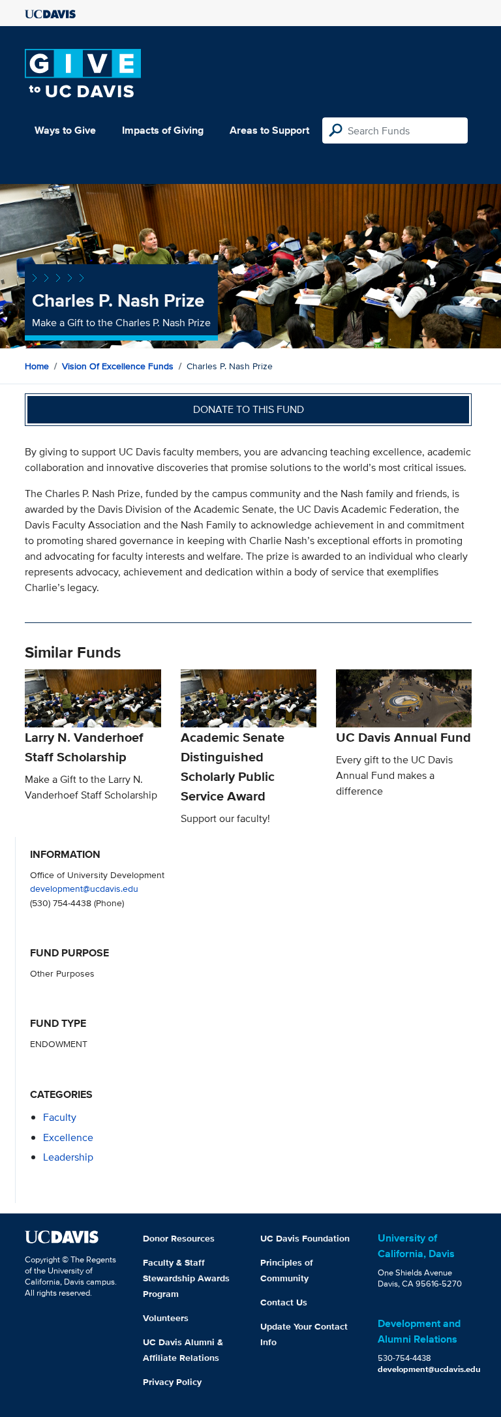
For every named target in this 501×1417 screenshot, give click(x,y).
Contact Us (283, 1302)
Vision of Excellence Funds (118, 366)
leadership (68, 1157)
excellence (68, 1137)
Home (37, 366)
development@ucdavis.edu (84, 888)
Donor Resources (179, 1238)
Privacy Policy (172, 1381)
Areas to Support (269, 130)
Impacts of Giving (163, 130)
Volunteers (166, 1317)
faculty (59, 1117)
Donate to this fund (248, 409)
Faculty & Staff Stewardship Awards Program (186, 1278)
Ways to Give (65, 130)
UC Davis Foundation (305, 1238)
